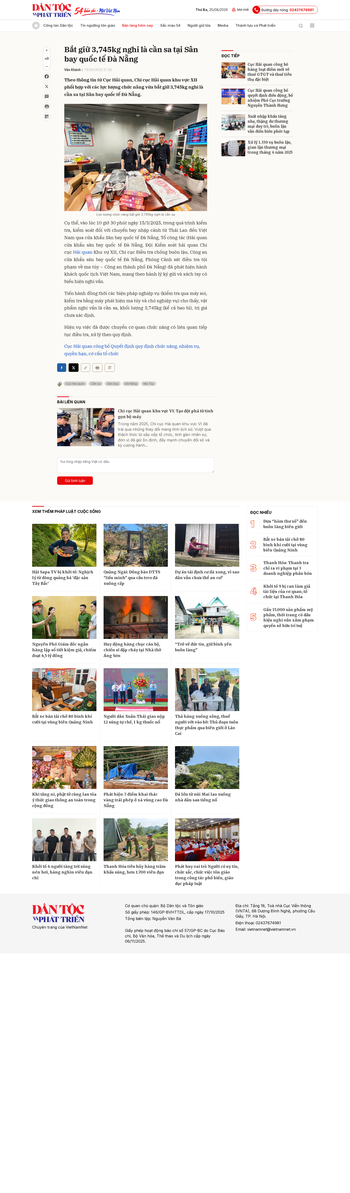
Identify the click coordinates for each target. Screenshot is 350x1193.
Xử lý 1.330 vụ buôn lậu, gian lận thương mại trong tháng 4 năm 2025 (270, 147)
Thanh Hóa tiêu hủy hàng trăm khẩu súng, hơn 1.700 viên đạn (135, 869)
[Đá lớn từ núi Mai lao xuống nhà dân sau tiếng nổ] (207, 767)
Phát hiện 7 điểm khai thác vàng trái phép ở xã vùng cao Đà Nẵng (136, 800)
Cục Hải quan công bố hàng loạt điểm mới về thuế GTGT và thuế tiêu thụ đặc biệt (270, 72)
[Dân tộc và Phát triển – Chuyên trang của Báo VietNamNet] (51, 10)
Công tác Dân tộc (58, 25)
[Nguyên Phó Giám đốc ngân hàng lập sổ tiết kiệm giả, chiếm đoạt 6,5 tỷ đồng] (64, 617)
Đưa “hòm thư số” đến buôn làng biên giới (285, 524)
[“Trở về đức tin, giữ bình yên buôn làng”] (207, 617)
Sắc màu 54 (170, 25)
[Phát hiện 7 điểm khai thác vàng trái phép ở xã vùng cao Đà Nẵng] (136, 767)
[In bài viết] (46, 106)
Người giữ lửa (199, 25)
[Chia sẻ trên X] (46, 86)
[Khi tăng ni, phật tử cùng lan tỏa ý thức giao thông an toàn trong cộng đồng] (64, 767)
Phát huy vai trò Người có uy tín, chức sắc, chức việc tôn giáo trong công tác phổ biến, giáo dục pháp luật (207, 875)
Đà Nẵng (131, 383)
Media (223, 25)
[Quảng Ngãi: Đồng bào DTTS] (136, 545)
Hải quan (82, 252)
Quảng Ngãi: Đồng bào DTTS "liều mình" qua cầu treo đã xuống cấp (132, 578)
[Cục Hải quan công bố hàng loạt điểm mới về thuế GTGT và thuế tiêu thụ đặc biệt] (233, 70)
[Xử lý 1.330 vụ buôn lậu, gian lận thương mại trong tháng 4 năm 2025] (233, 148)
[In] (97, 367)
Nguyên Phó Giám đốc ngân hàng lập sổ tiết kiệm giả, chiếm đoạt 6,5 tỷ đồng (64, 650)
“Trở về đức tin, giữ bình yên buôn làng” (203, 647)
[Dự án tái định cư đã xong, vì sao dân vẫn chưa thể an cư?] (207, 545)
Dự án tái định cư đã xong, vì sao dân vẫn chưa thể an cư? (207, 575)
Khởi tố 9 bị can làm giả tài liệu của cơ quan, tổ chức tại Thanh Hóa (286, 591)
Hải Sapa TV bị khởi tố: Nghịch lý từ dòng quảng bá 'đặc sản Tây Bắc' (62, 578)
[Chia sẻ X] (74, 367)
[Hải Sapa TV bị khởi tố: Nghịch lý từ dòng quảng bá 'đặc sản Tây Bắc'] (64, 545)
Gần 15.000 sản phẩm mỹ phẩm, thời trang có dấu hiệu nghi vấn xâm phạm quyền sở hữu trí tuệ (288, 617)
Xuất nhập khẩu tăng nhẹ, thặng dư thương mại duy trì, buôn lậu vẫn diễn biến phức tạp (269, 124)
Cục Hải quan (75, 383)
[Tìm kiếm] (300, 25)
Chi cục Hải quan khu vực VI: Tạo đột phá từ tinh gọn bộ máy (165, 414)
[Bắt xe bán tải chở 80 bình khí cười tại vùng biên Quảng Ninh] (64, 689)
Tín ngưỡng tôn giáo (97, 25)
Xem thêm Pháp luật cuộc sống (66, 511)
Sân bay (112, 383)
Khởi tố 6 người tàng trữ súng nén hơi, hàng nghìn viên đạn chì (62, 872)
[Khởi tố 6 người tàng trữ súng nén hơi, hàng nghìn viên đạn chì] (64, 839)
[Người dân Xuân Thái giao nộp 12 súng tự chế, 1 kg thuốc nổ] (136, 689)
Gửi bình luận (75, 481)
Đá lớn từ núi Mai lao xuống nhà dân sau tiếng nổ (203, 797)
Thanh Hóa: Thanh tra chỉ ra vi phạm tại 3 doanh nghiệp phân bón (287, 568)
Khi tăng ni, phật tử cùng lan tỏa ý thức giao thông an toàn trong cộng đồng (64, 800)
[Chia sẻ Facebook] (46, 76)
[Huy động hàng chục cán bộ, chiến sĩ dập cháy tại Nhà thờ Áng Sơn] (136, 617)
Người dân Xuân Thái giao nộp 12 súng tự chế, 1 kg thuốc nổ (134, 719)
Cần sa (95, 383)
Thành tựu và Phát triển (255, 25)
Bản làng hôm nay (137, 25)
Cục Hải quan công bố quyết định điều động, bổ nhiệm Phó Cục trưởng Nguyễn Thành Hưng (270, 98)
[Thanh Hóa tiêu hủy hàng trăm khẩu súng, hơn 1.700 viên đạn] (136, 839)
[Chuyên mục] (312, 25)
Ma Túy (149, 383)
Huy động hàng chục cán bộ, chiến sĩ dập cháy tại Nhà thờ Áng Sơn (132, 650)
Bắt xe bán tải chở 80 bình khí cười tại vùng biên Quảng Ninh (62, 719)
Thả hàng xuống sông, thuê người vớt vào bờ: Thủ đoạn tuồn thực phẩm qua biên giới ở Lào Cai (206, 725)
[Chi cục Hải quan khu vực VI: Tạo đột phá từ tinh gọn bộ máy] (85, 427)
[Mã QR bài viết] (46, 116)
